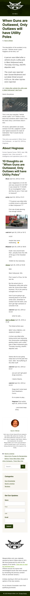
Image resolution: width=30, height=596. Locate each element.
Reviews (7, 486)
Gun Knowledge (10, 481)
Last (6, 513)
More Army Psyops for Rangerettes (16, 456)
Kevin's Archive (9, 453)
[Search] (23, 467)
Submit (8, 526)
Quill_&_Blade (10, 320)
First (6, 507)
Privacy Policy (23, 593)
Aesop (8, 265)
